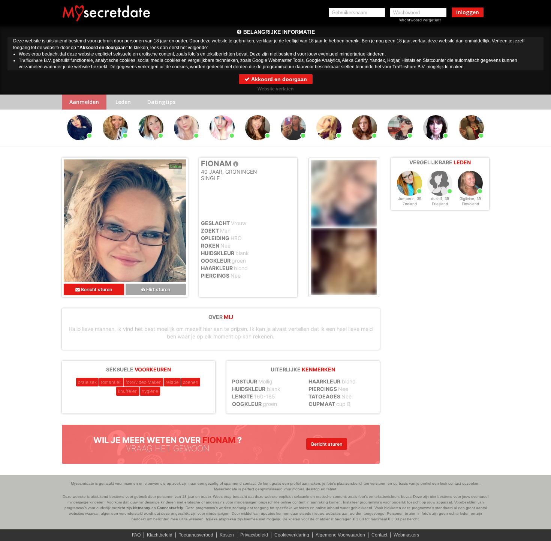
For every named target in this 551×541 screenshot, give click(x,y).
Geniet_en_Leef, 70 (104, 143)
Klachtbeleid (159, 535)
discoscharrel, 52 (246, 143)
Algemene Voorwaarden (340, 535)
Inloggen (467, 12)
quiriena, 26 (174, 143)
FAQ (136, 535)
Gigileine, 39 (470, 198)
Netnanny (141, 508)
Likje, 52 (316, 143)
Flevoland (470, 203)
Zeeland (410, 203)
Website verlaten (275, 89)
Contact (379, 535)
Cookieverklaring (291, 535)
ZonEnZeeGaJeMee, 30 (282, 143)
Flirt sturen (157, 289)
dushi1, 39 (440, 198)
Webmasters (406, 535)
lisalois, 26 (67, 143)
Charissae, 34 (352, 143)
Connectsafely (170, 508)
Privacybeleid (254, 535)
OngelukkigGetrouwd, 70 (460, 143)
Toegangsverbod (196, 535)
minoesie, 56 (388, 143)
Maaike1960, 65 (423, 143)
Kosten (227, 535)
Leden (123, 101)
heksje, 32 (209, 143)
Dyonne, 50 (138, 143)
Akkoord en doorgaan (278, 79)
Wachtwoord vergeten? (420, 20)
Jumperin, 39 (409, 198)
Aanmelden (84, 101)
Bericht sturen (96, 289)
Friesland (440, 203)
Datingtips (161, 101)
